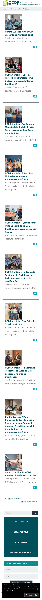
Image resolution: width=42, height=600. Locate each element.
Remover (27, 582)
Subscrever (15, 582)
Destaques (12, 9)
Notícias (19, 9)
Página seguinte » (28, 501)
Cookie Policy (11, 591)
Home (4, 9)
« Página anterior (13, 498)
